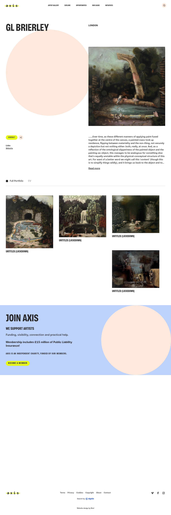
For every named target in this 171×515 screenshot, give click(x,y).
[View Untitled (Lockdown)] (29, 224)
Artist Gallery (53, 5)
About (98, 493)
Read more (94, 168)
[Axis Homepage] (12, 5)
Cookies (79, 493)
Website (9, 148)
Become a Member (17, 363)
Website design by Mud (85, 508)
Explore (67, 5)
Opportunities (81, 5)
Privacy (70, 493)
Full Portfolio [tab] (16, 181)
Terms (62, 493)
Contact (11, 137)
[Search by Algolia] (85, 499)
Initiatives (109, 5)
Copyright (89, 493)
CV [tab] (29, 181)
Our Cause (96, 5)
